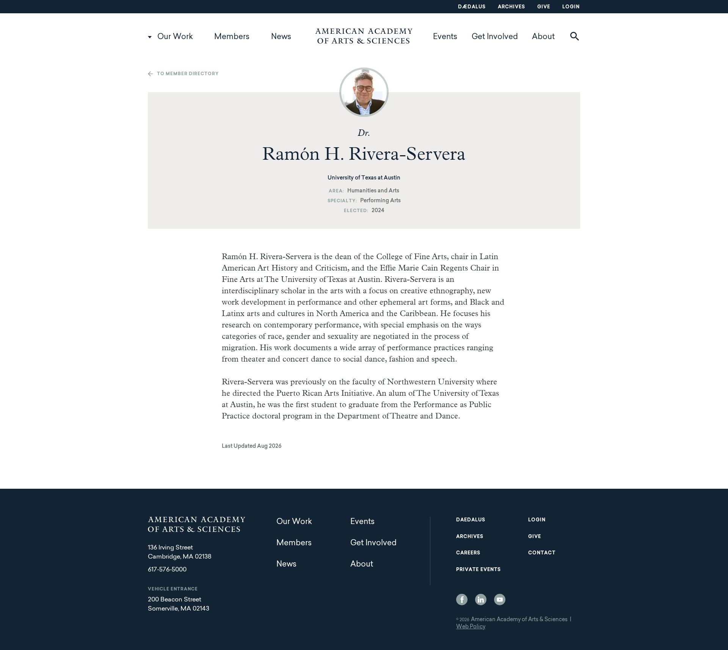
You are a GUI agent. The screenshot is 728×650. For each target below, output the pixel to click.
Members (231, 37)
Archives (511, 7)
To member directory (188, 74)
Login (571, 7)
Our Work (175, 37)
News (281, 37)
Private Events (478, 570)
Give (543, 7)
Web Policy (470, 627)
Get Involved (495, 37)
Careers (468, 553)
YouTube (499, 599)
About (543, 37)
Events (445, 37)
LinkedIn (480, 599)
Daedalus (470, 520)
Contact (541, 553)
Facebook (462, 599)
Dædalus (472, 7)
